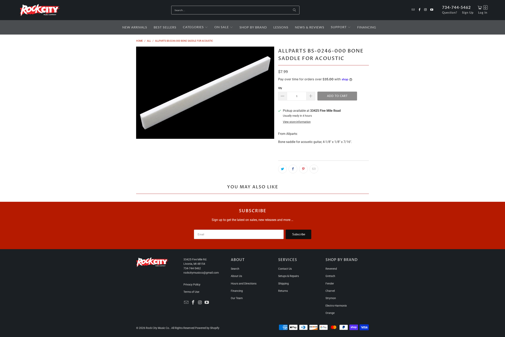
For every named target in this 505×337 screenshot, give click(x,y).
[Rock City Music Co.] (40, 10)
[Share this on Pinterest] (303, 169)
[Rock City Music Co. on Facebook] (419, 9)
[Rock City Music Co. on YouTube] (431, 9)
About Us (236, 276)
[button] (195, 27)
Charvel (330, 290)
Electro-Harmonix (336, 305)
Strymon (330, 298)
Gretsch (330, 276)
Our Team (237, 298)
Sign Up (467, 12)
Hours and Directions (243, 283)
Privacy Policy (191, 284)
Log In (482, 12)
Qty (280, 87)
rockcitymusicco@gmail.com (201, 272)
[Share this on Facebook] (293, 169)
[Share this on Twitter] (282, 169)
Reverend (331, 268)
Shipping (283, 283)
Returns (283, 290)
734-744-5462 (456, 7)
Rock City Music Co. (158, 327)
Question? (449, 12)
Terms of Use (191, 291)
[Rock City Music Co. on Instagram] (425, 9)
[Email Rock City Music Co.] (413, 9)
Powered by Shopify (207, 327)
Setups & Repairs (288, 276)
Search (235, 268)
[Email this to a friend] (314, 169)
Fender (329, 283)
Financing (237, 290)
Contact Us (285, 268)
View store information (297, 121)
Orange (330, 312)
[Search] (294, 10)
